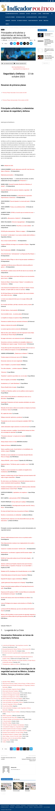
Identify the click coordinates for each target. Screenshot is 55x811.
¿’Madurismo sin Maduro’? (21, 353)
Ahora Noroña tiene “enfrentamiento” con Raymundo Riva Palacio (17, 253)
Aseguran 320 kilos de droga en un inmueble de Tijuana (15, 244)
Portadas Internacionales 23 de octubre (8, 758)
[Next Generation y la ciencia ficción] (40, 35)
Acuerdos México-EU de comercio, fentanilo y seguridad (15, 190)
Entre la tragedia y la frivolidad (8, 379)
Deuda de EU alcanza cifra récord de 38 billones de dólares (15, 597)
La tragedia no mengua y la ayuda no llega (11, 317)
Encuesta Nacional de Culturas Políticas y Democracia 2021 (17, 649)
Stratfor (4, 741)
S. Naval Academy (7, 721)
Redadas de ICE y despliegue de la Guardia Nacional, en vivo (16, 571)
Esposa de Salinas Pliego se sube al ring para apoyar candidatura (17, 259)
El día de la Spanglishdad (18, 222)
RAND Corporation (7, 715)
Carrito (7, 24)
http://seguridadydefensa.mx (18, 67)
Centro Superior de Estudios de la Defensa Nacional (15, 730)
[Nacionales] (6, 786)
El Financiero (22, 180)
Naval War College (7, 723)
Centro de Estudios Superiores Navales (12, 689)
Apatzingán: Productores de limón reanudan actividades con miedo (18, 402)
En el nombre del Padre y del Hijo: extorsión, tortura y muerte (16, 304)
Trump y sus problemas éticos (17, 206)
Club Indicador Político (31, 17)
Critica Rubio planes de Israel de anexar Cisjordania (14, 575)
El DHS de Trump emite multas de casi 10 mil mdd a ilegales (16, 558)
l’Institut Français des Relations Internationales (13, 725)
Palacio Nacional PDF (33, 20)
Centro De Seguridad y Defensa (10, 704)
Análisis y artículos (42, 17)
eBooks (40, 20)
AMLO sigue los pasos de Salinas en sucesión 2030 (49, 50)
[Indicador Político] (27, 7)
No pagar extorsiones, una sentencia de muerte (13, 338)
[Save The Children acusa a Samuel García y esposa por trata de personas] (40, 57)
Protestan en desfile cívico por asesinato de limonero (14, 321)
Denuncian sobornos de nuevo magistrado (11, 361)
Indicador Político (7, 681)
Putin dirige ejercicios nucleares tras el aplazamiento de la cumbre (17, 543)
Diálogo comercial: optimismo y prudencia (11, 417)
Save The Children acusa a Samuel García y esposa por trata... (49, 57)
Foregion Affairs (6, 740)
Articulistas (33, 13)
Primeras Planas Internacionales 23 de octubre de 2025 (15, 100)
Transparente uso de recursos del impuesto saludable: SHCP (16, 421)
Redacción (5, 40)
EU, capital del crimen (6, 413)
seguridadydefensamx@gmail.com (21, 68)
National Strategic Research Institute (11, 711)
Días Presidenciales (6, 250)
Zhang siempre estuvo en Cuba (9, 441)
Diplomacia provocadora (7, 175)
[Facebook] (48, 1)
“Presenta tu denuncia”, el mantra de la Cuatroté (13, 436)
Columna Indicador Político (12, 13)
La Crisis (39, 13)
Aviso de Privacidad (5, 805)
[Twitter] (50, 1)
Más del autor (17, 779)
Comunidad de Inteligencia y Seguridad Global (13, 726)
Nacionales (3, 790)
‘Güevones (3, 372)
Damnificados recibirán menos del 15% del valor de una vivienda (17, 270)
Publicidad (12, 805)
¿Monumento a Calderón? (13, 218)
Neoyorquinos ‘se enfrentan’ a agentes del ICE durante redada (16, 552)
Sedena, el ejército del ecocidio (8, 325)
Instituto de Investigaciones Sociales (11, 694)
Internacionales (16, 790)
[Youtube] (53, 1)
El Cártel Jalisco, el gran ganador (9, 310)
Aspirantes (8, 20)
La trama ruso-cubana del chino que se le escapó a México (15, 299)
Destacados (22, 13)
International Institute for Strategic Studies (12, 734)
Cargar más (45, 63)
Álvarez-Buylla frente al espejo (8, 387)
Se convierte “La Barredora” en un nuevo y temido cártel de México (18, 235)
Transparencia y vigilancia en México (11, 664)
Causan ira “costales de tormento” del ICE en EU (13, 548)
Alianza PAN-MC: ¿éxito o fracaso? (10, 460)
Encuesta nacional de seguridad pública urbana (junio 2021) (16, 652)
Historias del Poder (20, 17)
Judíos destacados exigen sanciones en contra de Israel (15, 426)
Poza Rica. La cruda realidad (24, 225)
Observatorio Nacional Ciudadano (10, 691)
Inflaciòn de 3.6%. (9, 165)
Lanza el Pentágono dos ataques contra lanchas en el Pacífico (16, 603)
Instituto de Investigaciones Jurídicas (11, 696)
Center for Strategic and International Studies (13, 719)
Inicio (2, 27)
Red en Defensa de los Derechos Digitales (12, 698)
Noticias (28, 13)
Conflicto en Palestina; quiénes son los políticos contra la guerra (17, 391)
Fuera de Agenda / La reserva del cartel (20, 201)
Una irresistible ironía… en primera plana (11, 314)
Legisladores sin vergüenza (20, 492)
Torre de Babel (45, 13)
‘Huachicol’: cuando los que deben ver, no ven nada (14, 376)
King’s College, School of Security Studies (12, 736)
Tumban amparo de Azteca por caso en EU (11, 357)
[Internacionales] (18, 786)
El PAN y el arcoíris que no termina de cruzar (22, 212)
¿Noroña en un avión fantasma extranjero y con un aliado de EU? (29, 759)
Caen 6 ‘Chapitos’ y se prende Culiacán (10, 364)
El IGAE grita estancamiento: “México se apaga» (13, 231)
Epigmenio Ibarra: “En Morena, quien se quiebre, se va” (15, 464)
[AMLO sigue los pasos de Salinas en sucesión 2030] (40, 50)
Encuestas (13, 20)
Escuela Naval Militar (7, 706)
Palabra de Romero (6, 445)
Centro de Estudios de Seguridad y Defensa (13, 702)
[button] (52, 13)
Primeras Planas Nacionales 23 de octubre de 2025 (14, 92)
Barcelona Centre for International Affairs (12, 738)
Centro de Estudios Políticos (9, 700)
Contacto (18, 805)
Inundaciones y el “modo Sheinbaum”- (10, 383)
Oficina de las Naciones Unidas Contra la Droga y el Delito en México (19, 683)
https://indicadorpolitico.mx (15, 769)
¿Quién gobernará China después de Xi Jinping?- (13, 582)
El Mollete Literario (10, 17)
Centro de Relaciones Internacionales (11, 693)
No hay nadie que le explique (19, 501)
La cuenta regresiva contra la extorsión (10, 329)
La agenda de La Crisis (14, 630)
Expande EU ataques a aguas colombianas (11, 578)
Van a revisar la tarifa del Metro (8, 240)
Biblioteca (46, 20)
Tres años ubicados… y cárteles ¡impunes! (11, 368)
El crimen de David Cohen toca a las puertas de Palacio (15, 511)
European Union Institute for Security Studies (13, 732)
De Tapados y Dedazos (22, 20)
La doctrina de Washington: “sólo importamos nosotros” (15, 645)
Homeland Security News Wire (10, 651)
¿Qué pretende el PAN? (15, 498)
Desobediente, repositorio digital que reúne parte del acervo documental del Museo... (48, 42)
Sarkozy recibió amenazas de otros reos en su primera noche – (16, 537)
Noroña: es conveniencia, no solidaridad (11, 515)
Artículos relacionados (7, 779)
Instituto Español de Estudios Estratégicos (12, 728)
